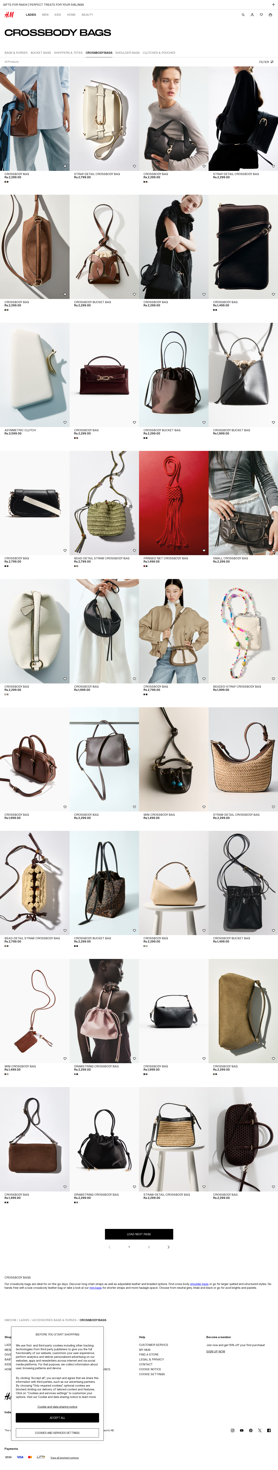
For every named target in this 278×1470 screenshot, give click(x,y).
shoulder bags (199, 1284)
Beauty (87, 14)
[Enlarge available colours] (7, 182)
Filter (264, 62)
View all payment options (64, 1457)
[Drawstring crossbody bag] (104, 1011)
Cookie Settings (152, 1374)
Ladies (31, 14)
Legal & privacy (151, 1359)
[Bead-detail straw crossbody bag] (104, 503)
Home (71, 14)
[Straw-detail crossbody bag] (174, 1139)
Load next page (139, 1234)
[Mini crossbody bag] (174, 759)
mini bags (95, 1287)
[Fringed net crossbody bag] (174, 503)
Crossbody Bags (93, 1320)
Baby (8, 1359)
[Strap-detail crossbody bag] (104, 118)
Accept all (57, 1417)
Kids (57, 14)
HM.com (10, 1320)
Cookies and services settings (57, 1432)
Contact (146, 1364)
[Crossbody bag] (35, 118)
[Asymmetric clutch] (35, 375)
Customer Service (153, 1344)
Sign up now (215, 1351)
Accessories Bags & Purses (54, 1320)
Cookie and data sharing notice (57, 1406)
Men (45, 14)
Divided (10, 1354)
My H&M (144, 1349)
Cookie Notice (150, 1369)
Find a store (149, 1354)
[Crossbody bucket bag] (104, 247)
